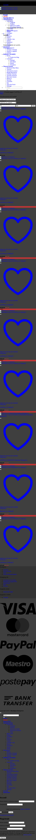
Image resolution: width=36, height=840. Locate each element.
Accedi (10, 812)
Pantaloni (9, 42)
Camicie (9, 739)
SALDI (5, 16)
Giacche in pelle (15, 25)
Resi (4, 584)
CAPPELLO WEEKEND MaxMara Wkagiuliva (13, 460)
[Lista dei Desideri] (0, 160)
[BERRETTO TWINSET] (13, 466)
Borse (8, 56)
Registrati (3, 837)
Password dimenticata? (7, 815)
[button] (3, 33)
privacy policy (28, 834)
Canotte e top (11, 39)
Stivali (12, 63)
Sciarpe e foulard (12, 49)
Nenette (9, 80)
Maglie (9, 31)
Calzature (9, 59)
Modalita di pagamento (10, 581)
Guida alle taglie (8, 592)
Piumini (12, 727)
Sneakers (13, 65)
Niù (8, 83)
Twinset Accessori (12, 71)
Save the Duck (11, 84)
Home (5, 15)
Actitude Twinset (11, 74)
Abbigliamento (8, 723)
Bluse (8, 34)
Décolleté (13, 62)
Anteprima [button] (3, 150)
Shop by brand (8, 66)
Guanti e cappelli (12, 51)
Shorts (9, 45)
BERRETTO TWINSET (7, 511)
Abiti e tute (10, 30)
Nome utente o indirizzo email (9, 801)
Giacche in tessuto (15, 27)
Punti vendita (7, 571)
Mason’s (9, 78)
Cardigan (9, 33)
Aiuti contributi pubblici (10, 574)
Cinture (9, 53)
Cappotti (12, 726)
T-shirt (8, 741)
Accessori (6, 46)
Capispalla (10, 724)
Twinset (9, 69)
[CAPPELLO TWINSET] (13, 108)
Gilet (11, 28)
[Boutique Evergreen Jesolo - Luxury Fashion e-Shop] (8, 8)
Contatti (5, 5)
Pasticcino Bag (14, 57)
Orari (4, 573)
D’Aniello (9, 81)
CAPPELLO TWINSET (7, 152)
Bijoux (8, 48)
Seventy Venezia (12, 75)
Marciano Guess (11, 77)
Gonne (9, 744)
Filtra (33, 105)
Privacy (5, 586)
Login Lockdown (25, 809)
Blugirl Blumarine (12, 72)
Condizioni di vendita (9, 580)
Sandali (12, 60)
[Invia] (4, 717)
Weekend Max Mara (13, 68)
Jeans (8, 43)
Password (3, 804)
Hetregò (9, 86)
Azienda (5, 570)
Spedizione (6, 583)
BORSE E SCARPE (9, 54)
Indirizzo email (4, 825)
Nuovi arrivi (7, 18)
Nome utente (4, 822)
